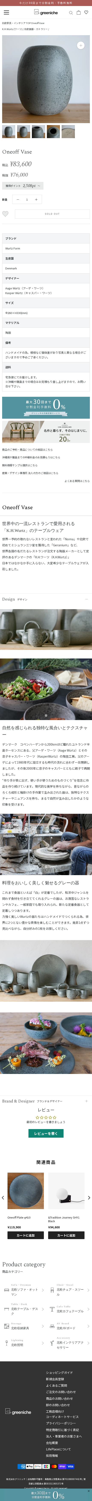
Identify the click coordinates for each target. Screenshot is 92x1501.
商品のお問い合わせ (59, 1398)
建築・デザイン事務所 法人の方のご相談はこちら (30, 473)
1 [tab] (46, 716)
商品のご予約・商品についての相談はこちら (27, 449)
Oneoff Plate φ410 (18, 1217)
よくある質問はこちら (77, 481)
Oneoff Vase (37, 23)
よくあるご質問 (56, 1385)
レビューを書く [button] (46, 1133)
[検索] (71, 12)
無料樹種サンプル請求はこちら (19, 465)
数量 (4, 199)
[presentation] (3, 1198)
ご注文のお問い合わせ (61, 1392)
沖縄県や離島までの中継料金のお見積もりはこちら (31, 457)
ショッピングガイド (59, 1372)
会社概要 (52, 1443)
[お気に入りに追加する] (6, 214)
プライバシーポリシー (61, 1423)
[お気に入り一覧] (86, 12)
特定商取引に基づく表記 (62, 1430)
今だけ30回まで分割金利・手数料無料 (46, 3)
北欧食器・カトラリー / (36, 29)
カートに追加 (26, 1235)
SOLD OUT (52, 214)
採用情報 (52, 1455)
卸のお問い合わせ (58, 1405)
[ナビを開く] (6, 13)
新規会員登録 (55, 1379)
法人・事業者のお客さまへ (64, 1436)
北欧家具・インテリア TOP (16, 23)
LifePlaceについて (58, 1449)
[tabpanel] (46, 691)
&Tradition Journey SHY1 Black (64, 1219)
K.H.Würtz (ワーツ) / (13, 29)
